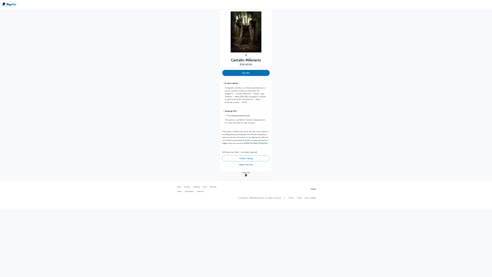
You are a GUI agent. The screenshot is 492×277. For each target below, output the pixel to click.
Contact (187, 187)
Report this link (246, 165)
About (179, 191)
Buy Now (246, 73)
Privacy (291, 198)
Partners (200, 191)
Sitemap (196, 187)
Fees (205, 187)
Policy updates (310, 198)
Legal (299, 198)
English (313, 189)
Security (213, 187)
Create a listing (246, 158)
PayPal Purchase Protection (256, 143)
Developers (189, 191)
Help (179, 187)
